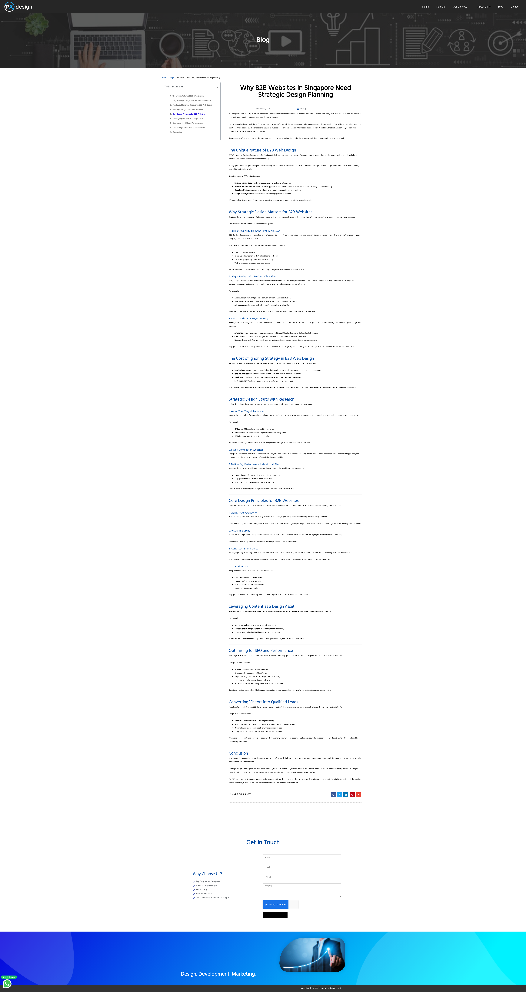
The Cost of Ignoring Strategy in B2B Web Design (192, 105)
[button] (217, 87)
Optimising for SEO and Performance (187, 123)
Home (425, 6)
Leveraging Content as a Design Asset (188, 119)
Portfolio (440, 6)
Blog (500, 6)
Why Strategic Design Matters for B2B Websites (192, 101)
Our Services (460, 6)
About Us (483, 6)
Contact (515, 6)
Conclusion (177, 132)
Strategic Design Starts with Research (188, 110)
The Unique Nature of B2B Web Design (188, 96)
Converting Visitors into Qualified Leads (189, 128)
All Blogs (171, 78)
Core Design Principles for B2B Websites (189, 114)
